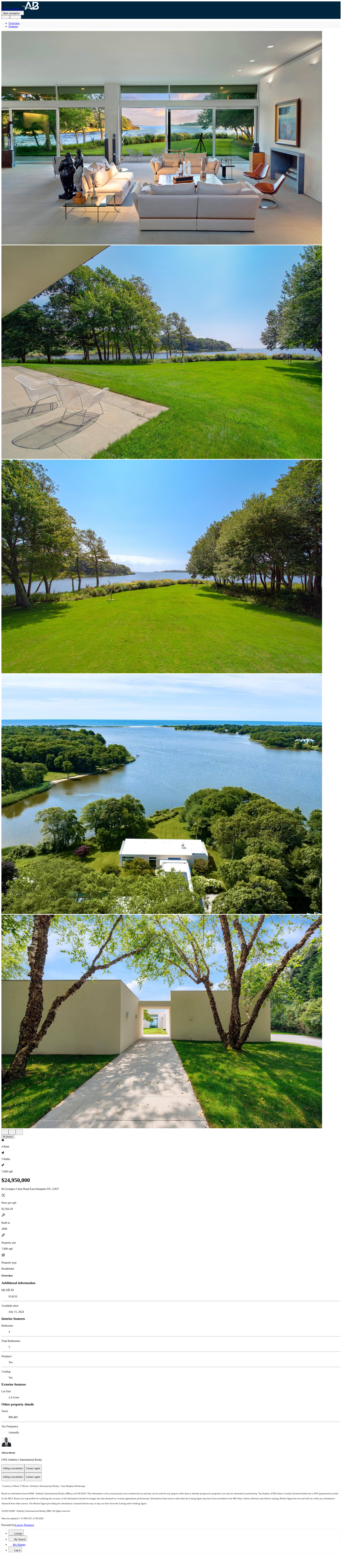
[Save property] (12, 1132)
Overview (14, 23)
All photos (8, 1136)
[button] (171, 138)
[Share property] (19, 1132)
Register (15, 17)
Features (13, 26)
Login (5, 17)
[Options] (5, 1132)
